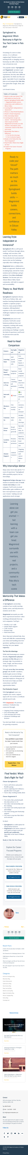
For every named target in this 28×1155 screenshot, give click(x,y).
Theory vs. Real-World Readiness (14, 111)
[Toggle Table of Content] (22, 94)
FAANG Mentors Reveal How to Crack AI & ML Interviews (13, 957)
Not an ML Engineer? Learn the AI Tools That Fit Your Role (13, 966)
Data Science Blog (7, 986)
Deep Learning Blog (7, 988)
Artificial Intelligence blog (9, 976)
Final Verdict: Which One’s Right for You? (14, 143)
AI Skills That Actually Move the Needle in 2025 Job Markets (13, 949)
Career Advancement (7, 981)
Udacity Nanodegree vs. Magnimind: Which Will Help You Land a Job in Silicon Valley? (13, 1075)
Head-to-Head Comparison (12, 114)
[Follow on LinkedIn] (18, 1133)
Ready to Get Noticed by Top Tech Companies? (13, 140)
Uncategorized (9, 24)
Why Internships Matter (12, 116)
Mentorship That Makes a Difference (12, 132)
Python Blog (5, 998)
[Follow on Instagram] (11, 1133)
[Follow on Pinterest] (7, 1136)
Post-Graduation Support (14, 137)
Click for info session (14, 12)
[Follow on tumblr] (4, 1136)
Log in (22, 17)
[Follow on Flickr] (22, 1133)
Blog (4, 24)
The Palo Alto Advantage (13, 135)
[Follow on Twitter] (7, 1133)
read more (6, 1041)
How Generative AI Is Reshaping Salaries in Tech (14, 953)
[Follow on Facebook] (4, 1133)
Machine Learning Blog (8, 990)
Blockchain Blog (6, 979)
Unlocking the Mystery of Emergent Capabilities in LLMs (13, 1048)
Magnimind (10, 702)
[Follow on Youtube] (15, 1133)
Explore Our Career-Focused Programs (13, 147)
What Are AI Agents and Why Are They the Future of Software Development (14, 962)
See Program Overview (14, 877)
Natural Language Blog (8, 995)
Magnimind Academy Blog (8, 993)
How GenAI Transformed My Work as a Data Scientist (13, 1036)
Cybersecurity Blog (7, 983)
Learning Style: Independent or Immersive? (14, 109)
